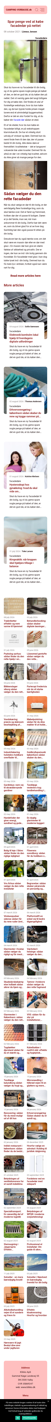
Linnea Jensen (29, 31)
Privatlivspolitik (29, 1418)
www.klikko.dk (28, 1387)
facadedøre (41, 38)
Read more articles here (25, 275)
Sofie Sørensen (32, 326)
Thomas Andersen (33, 401)
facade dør (19, 120)
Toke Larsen (27, 551)
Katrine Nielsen (32, 476)
